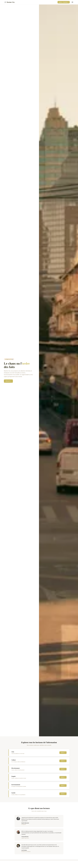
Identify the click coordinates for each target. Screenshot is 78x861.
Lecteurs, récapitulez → (64, 2)
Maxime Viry (9, 2)
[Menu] (72, 2)
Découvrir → (8, 381)
